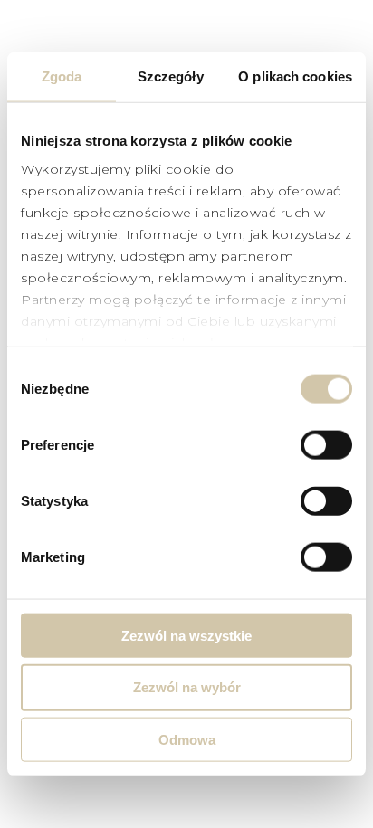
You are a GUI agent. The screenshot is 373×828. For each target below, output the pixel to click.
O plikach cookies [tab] (295, 75)
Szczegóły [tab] (171, 75)
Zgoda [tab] (62, 75)
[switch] (326, 444)
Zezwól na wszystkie (186, 634)
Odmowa (186, 739)
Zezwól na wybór (187, 687)
